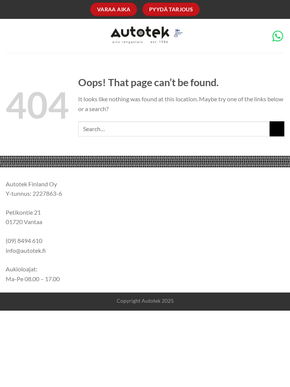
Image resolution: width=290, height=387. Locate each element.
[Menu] (10, 35)
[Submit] (277, 128)
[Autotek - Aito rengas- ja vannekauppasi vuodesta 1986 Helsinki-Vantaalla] (145, 36)
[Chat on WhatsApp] (277, 35)
